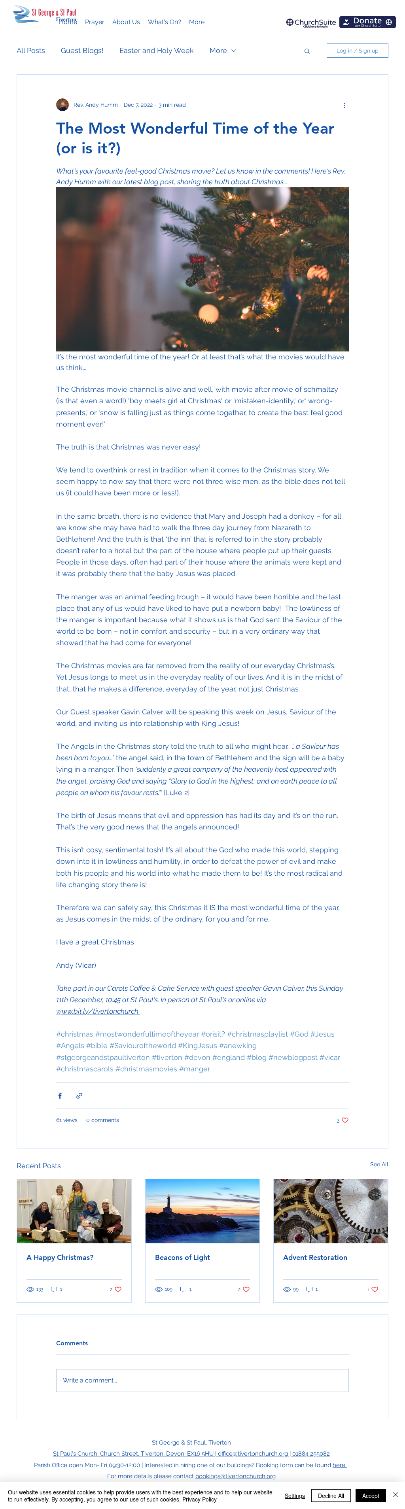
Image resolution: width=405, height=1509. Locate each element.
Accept (370, 1496)
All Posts (31, 50)
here (340, 1465)
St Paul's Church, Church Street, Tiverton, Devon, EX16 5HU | (135, 1453)
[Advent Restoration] (331, 1211)
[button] (126, 22)
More (218, 50)
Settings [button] (295, 1496)
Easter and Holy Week (156, 50)
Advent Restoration (315, 1257)
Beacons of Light (182, 1257)
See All (379, 1164)
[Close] (395, 1495)
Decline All (331, 1496)
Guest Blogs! (82, 50)
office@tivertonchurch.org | (255, 1453)
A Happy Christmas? (59, 1257)
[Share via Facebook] (60, 1095)
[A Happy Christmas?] (74, 1211)
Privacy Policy (199, 1499)
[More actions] (344, 105)
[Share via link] (79, 1095)
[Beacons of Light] (203, 1211)
